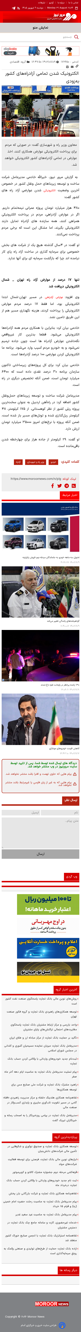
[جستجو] (76, 37)
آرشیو (51, 3)
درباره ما (61, 3)
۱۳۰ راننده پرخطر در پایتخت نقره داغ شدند (60, 685)
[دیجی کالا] (40, 51)
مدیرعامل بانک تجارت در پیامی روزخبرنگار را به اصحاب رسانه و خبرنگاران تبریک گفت (40, 1117)
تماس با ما (73, 3)
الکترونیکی (49, 191)
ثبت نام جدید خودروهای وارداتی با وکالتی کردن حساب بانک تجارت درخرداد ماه (41, 1183)
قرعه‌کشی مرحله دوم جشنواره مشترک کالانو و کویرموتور (44, 1172)
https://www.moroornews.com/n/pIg (36, 479)
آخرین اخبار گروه (66, 989)
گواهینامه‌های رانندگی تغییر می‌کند (63, 621)
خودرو (53, 462)
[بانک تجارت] (40, 904)
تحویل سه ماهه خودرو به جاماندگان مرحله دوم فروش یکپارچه (51, 557)
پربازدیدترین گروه (65, 1137)
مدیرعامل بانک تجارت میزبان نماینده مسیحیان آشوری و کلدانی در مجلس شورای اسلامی (40, 1048)
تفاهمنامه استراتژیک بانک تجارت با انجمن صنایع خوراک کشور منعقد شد (41, 1238)
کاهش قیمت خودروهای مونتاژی (64, 748)
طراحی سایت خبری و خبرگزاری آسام (38, 1325)
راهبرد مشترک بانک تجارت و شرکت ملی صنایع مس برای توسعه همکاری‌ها (44, 1087)
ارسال (40, 854)
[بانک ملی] (40, 926)
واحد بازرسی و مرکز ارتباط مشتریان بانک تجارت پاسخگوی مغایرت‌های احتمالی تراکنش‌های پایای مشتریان (44, 1027)
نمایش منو (40, 27)
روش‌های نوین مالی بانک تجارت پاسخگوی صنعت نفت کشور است (41, 1001)
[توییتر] (59, 486)
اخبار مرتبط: (69, 495)
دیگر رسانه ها (68, 1270)
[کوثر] (40, 948)
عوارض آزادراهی (54, 297)
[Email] (72, 66)
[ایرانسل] (40, 972)
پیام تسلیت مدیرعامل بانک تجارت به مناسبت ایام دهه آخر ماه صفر (40, 1074)
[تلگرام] (66, 486)
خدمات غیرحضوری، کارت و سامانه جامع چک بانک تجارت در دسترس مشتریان (42, 1225)
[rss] (18, 8)
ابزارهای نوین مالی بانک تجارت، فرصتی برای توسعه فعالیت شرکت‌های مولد (42, 1161)
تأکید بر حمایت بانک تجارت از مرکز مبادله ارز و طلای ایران (43, 1038)
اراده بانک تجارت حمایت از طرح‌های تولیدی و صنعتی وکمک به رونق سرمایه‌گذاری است (40, 1251)
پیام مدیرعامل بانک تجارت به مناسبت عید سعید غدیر (46, 1215)
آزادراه (18, 462)
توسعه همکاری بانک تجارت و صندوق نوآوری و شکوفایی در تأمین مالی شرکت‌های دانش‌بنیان (42, 1148)
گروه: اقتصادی (18, 62)
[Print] (67, 66)
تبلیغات (41, 3)
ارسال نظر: (70, 800)
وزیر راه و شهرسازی (35, 462)
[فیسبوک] (52, 486)
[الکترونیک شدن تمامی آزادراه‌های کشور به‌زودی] (40, 111)
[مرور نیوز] (40, 17)
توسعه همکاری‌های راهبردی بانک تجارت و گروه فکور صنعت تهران (42, 1014)
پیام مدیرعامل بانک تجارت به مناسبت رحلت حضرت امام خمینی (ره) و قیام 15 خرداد (40, 1204)
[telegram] (13, 8)
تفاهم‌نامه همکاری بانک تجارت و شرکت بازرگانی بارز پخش (43, 1194)
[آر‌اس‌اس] (73, 486)
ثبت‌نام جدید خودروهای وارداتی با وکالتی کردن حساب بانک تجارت (42, 1061)
